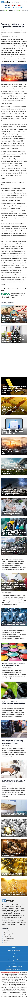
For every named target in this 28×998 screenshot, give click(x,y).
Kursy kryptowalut (8, 935)
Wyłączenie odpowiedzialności (14, 969)
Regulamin (14, 963)
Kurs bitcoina (7, 936)
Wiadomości (7, 940)
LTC (22, 10)
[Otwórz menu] (25, 2)
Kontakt (14, 947)
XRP (9, 10)
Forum (5, 942)
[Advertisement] (14, 17)
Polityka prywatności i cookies (14, 966)
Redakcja (14, 956)
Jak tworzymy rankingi (14, 960)
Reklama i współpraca (14, 950)
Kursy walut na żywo (9, 933)
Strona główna (7, 931)
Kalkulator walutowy (9, 938)
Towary (3, 30)
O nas (14, 953)
